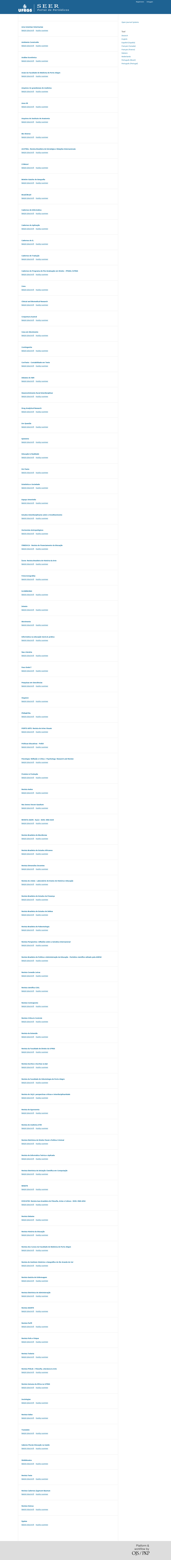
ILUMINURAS (27, 591)
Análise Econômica (29, 57)
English (124, 39)
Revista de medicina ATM (32, 1125)
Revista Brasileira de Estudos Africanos (37, 850)
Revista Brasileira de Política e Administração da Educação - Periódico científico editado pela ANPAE (62, 957)
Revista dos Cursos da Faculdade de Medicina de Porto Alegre (46, 1247)
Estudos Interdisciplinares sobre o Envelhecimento (42, 515)
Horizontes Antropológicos (32, 530)
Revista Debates (28, 1216)
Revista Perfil (27, 1323)
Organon (25, 698)
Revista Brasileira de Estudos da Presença (38, 896)
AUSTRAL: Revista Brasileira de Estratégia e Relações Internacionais (49, 149)
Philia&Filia (26, 713)
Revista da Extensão (30, 1033)
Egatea (24, 1521)
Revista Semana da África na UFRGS (36, 1384)
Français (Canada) (129, 46)
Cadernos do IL (28, 240)
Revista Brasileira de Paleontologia (35, 926)
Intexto (24, 606)
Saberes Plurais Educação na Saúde (36, 1445)
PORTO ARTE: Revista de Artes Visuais (37, 728)
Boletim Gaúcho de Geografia (33, 179)
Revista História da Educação (33, 1231)
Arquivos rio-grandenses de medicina (37, 88)
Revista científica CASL (31, 987)
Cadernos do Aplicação (31, 225)
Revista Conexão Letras (31, 972)
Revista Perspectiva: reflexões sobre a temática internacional (46, 942)
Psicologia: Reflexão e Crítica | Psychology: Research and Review (48, 759)
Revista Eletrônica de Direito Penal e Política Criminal (43, 1140)
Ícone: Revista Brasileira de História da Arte (39, 560)
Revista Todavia (28, 1353)
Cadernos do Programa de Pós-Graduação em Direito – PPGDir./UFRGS (50, 271)
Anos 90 (25, 103)
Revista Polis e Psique (30, 1338)
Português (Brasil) (129, 60)
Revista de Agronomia (30, 1109)
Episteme (25, 439)
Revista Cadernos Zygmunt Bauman (36, 1491)
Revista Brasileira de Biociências (34, 835)
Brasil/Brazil (26, 195)
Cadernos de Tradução (30, 256)
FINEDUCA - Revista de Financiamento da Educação (42, 545)
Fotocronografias (28, 576)
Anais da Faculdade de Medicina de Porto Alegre (41, 73)
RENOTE (25, 1186)
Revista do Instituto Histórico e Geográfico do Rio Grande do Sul (47, 1262)
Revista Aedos (27, 789)
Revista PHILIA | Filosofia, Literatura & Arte (39, 1369)
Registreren (140, 2)
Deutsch (125, 35)
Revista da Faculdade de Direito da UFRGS (38, 1048)
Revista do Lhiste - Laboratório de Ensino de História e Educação (47, 881)
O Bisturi (25, 164)
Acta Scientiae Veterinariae (32, 27)
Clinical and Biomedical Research (35, 301)
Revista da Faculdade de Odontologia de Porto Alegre (43, 1079)
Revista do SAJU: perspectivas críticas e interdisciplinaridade (46, 1094)
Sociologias (26, 1399)
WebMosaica (27, 1460)
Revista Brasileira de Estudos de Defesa (37, 911)
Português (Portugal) (130, 63)
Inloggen (150, 2)
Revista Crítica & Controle (32, 1018)
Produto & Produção (30, 774)
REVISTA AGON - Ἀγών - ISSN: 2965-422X (38, 820)
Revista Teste (27, 1475)
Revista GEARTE (28, 1308)
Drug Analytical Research (32, 408)
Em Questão (26, 423)
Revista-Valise (27, 1414)
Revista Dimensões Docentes (33, 865)
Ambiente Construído (30, 42)
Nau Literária (27, 652)
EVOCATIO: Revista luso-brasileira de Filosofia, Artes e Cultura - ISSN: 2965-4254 (54, 1201)
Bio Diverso (26, 134)
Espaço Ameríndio (29, 499)
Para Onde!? (27, 667)
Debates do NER (28, 378)
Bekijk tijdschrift (28, 30)
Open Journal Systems (130, 22)
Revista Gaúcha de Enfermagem (34, 1277)
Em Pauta (25, 469)
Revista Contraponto (30, 1003)
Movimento (26, 621)
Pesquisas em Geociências (32, 682)
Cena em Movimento (30, 332)
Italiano (124, 53)
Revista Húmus (28, 1506)
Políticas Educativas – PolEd (33, 743)
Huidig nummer (42, 30)
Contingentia (27, 347)
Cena (23, 286)
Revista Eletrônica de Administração (36, 1292)
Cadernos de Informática (31, 210)
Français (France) (128, 49)
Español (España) (128, 42)
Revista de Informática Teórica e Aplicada (38, 1155)
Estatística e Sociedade (31, 484)
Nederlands (126, 56)
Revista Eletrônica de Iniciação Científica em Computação (44, 1170)
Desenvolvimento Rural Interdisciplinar (37, 393)
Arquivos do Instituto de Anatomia (36, 118)
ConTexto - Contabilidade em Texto (36, 362)
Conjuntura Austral (29, 317)
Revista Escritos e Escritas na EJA (35, 1064)
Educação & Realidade (30, 454)
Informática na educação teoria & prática (38, 637)
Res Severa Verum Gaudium (33, 804)
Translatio (26, 1430)
